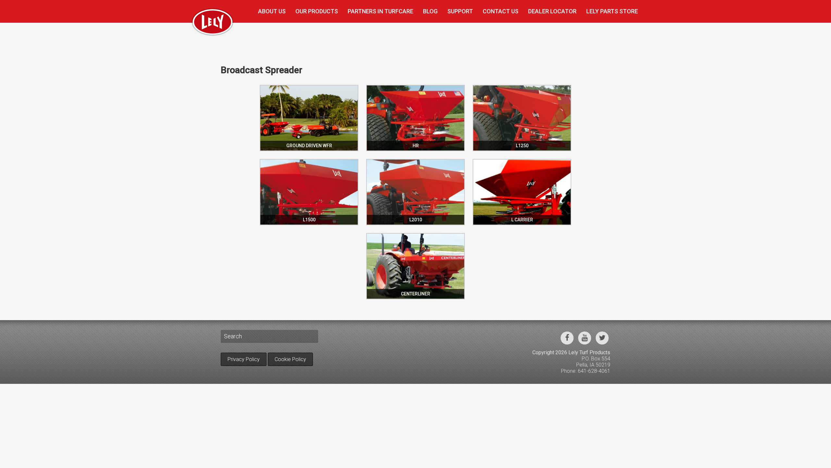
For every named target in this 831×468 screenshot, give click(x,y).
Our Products (316, 11)
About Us (272, 11)
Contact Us (500, 11)
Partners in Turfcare (380, 11)
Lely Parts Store (612, 11)
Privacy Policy (244, 359)
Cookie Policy (290, 359)
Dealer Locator (552, 11)
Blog (430, 11)
